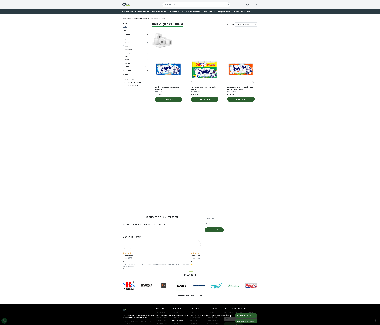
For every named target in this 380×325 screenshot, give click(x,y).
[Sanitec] (181, 289)
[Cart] (257, 4)
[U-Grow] (216, 289)
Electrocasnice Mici (142, 12)
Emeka (125, 27)
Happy (127, 53)
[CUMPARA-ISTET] (134, 4)
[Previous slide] (125, 285)
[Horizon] (146, 289)
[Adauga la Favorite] (181, 82)
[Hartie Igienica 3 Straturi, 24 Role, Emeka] (205, 69)
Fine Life (128, 46)
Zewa (127, 66)
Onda (127, 60)
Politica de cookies (203, 316)
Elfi (126, 39)
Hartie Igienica (154, 18)
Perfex (127, 63)
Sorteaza (230, 24)
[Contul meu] (252, 4)
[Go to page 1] (188, 271)
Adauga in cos (169, 99)
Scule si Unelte (174, 12)
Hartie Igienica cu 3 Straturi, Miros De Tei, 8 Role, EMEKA (240, 88)
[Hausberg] (233, 289)
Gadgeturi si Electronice (191, 12)
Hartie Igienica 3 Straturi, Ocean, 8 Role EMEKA (167, 88)
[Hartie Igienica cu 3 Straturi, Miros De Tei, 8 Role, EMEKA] (241, 69)
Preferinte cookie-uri (178, 321)
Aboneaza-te (214, 230)
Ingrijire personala (225, 12)
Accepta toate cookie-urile (246, 315)
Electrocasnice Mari (159, 12)
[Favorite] (247, 4)
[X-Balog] (129, 289)
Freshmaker (129, 50)
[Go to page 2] (190, 271)
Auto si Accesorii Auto (242, 12)
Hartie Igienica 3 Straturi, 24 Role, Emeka (203, 88)
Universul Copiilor (208, 12)
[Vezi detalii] (156, 82)
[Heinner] (198, 289)
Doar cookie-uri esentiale (246, 321)
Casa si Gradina (127, 12)
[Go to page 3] (192, 271)
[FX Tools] (163, 289)
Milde (127, 56)
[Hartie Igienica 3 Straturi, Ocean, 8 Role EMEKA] (168, 69)
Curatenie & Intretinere (140, 18)
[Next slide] (254, 285)
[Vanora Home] (251, 289)
